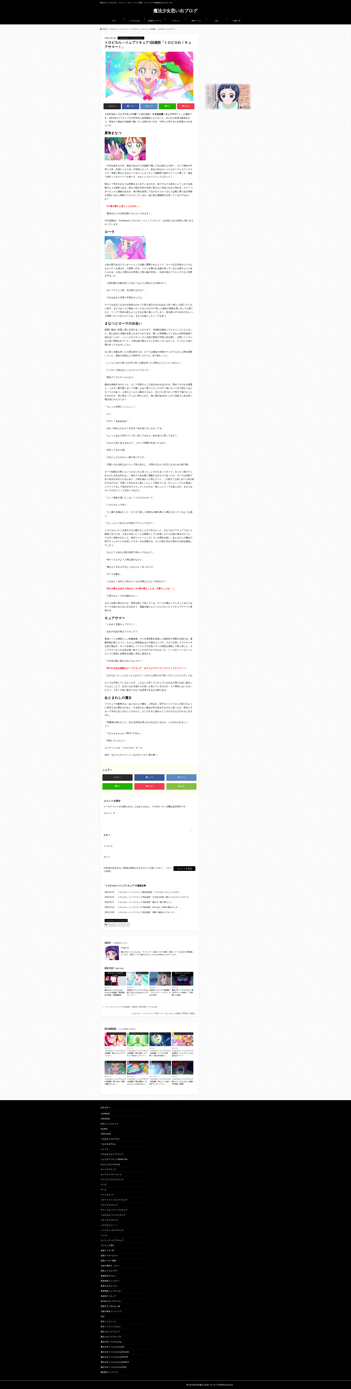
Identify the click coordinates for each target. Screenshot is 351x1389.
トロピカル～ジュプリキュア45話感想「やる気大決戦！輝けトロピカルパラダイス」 (154, 897)
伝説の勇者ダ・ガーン (110, 1265)
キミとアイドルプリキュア (112, 1179)
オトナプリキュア (108, 1169)
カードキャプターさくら (111, 1174)
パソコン (104, 1235)
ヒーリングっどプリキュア (112, 1240)
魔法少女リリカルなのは (111, 1341)
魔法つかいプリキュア (110, 1331)
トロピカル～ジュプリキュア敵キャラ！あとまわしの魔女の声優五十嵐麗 (162, 1013)
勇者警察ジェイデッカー (111, 1291)
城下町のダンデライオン (111, 1301)
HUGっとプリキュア (109, 1124)
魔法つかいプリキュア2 (111, 1336)
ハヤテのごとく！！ (109, 1225)
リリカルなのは (134, 21)
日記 (216, 21)
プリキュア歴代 (107, 1245)
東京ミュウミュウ (108, 1321)
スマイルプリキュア (109, 1205)
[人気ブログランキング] (228, 108)
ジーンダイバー (107, 1194)
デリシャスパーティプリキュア (114, 1210)
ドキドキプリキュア (109, 1220)
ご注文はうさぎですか (110, 1139)
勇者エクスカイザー (109, 1271)
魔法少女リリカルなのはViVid (113, 1367)
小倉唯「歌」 (237, 21)
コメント (109, 813)
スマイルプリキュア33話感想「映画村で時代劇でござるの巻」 (132, 1007)
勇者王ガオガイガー (109, 1286)
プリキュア (175, 21)
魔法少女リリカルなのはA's (112, 1347)
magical (125, 947)
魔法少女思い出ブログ (175, 10)
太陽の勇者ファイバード (111, 1311)
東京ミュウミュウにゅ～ (111, 1326)
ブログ (114, 21)
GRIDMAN (105, 1119)
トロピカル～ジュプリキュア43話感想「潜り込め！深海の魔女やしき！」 (149, 907)
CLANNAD (105, 1113)
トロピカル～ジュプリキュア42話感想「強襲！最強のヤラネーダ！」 (147, 912)
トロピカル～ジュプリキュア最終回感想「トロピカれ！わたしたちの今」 (149, 892)
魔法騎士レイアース (155, 21)
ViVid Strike (106, 1134)
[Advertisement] (228, 59)
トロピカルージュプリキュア (120, 885)
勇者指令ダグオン (108, 1276)
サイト (107, 857)
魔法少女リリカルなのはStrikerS (115, 1362)
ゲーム (103, 1189)
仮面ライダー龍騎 (108, 1260)
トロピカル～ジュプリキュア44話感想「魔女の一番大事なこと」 (145, 902)
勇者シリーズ (196, 21)
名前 (107, 835)
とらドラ (104, 1149)
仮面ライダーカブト (109, 1255)
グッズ (103, 1184)
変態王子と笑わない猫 (110, 1306)
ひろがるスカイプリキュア (112, 1154)
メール (108, 846)
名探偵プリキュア (108, 1296)
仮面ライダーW (107, 1250)
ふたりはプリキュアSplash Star (114, 1159)
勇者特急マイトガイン (110, 1281)
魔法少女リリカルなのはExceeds (115, 1352)
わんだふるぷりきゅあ (110, 1164)
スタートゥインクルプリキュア (114, 1200)
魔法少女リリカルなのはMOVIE (114, 1357)
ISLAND (104, 1129)
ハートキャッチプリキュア (112, 1230)
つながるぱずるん (108, 1144)
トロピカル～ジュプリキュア (117, 924)
